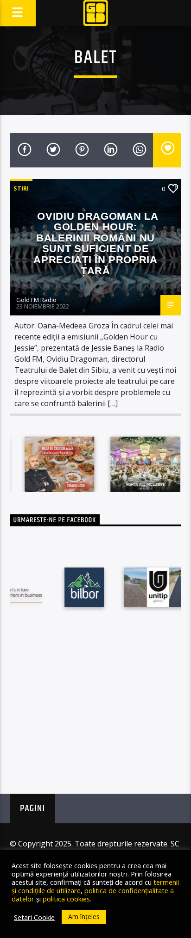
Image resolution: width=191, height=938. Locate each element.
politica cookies (66, 898)
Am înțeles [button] (84, 916)
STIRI (21, 188)
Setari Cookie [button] (34, 917)
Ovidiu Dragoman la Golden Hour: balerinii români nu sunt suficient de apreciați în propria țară (95, 243)
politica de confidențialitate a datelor (93, 894)
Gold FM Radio (36, 300)
